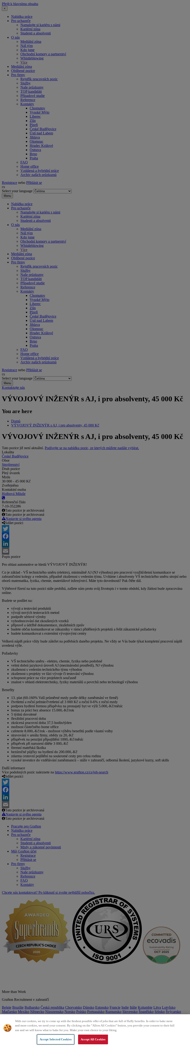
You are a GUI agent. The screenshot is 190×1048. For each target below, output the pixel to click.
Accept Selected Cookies (56, 1039)
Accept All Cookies (93, 1039)
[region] (95, 1031)
